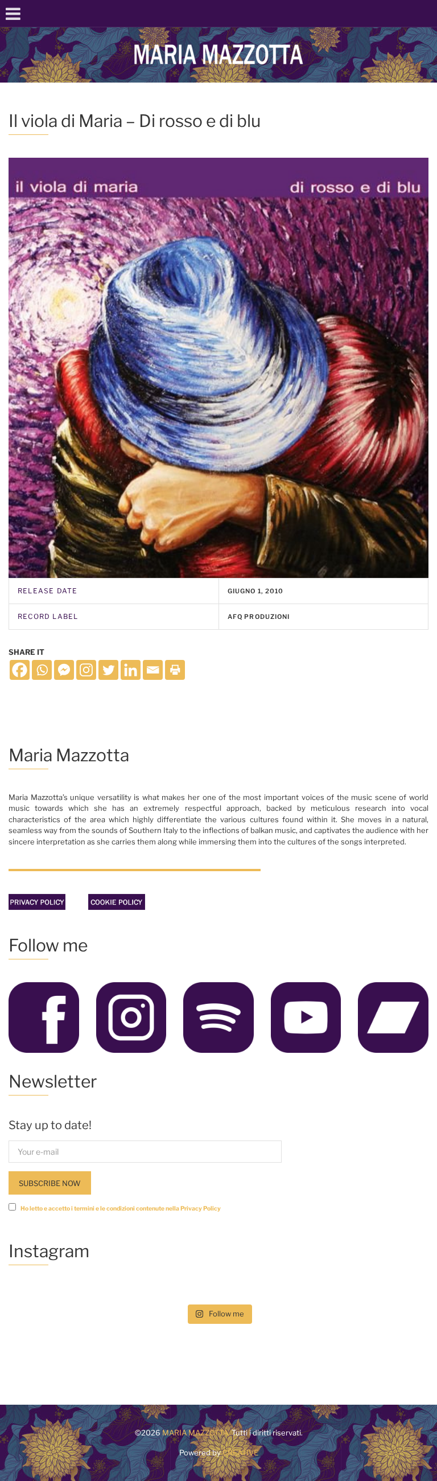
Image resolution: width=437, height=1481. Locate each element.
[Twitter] (108, 670)
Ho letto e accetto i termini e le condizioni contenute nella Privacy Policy (120, 1208)
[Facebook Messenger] (64, 670)
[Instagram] (86, 670)
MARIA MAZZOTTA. (196, 1432)
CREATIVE (239, 1452)
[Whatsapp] (42, 670)
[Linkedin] (131, 670)
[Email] (153, 670)
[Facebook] (20, 670)
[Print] (175, 670)
